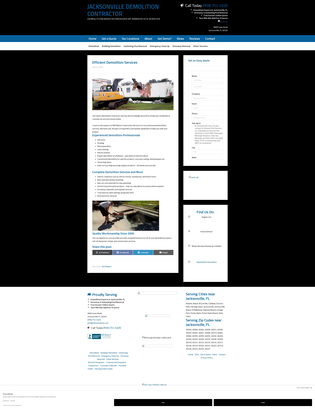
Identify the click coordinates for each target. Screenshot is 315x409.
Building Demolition (109, 352)
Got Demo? (106, 266)
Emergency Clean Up (110, 356)
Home (190, 354)
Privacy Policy (207, 357)
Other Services (112, 359)
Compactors (93, 365)
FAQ (197, 354)
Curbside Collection (108, 365)
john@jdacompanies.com (97, 323)
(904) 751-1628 (215, 5)
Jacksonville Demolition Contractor (123, 10)
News (214, 354)
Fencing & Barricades (104, 368)
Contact (222, 354)
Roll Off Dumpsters (96, 362)
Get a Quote (205, 354)
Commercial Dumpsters (116, 362)
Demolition (94, 352)
